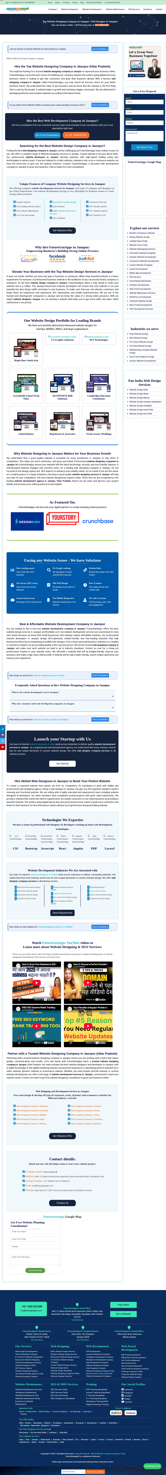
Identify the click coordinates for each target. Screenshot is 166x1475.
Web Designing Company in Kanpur (85, 1110)
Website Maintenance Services (142, 293)
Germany (84, 1439)
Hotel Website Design (138, 334)
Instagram (128, 1393)
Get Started (62, 763)
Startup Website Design (139, 237)
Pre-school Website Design (141, 342)
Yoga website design (98, 891)
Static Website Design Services (63, 1351)
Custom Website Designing (140, 265)
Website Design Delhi (138, 389)
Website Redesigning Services (142, 249)
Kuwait (41, 1442)
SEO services (134, 9)
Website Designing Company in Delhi (65, 1373)
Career (75, 2)
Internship (87, 1411)
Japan (93, 1439)
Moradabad (25, 1425)
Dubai (34, 1442)
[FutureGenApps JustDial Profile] (116, 1412)
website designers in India (42, 744)
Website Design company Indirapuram (145, 401)
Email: (28, 1185)
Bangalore (45, 1425)
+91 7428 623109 (31, 1306)
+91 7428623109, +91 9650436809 (21, 2)
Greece (110, 1439)
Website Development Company (98, 1376)
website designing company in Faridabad (55, 926)
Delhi (21, 1423)
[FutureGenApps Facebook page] (2, 735)
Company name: (33, 1172)
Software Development (139, 285)
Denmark (119, 1439)
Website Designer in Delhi (25, 1365)
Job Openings (75, 1411)
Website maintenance (115, 9)
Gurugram (80, 1423)
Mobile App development (140, 273)
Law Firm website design (62, 893)
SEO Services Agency (23, 1368)
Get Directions (77, 1320)
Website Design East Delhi (140, 413)
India (21, 1439)
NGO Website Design (138, 338)
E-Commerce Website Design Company (62, 1361)
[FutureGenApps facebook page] (2, 747)
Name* (128, 98)
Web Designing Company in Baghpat (31, 1115)
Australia (56, 1439)
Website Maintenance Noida (27, 1398)
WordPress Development (140, 297)
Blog (82, 2)
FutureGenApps (54, 1216)
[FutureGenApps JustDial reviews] (86, 258)
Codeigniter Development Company (99, 1357)
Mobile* (129, 119)
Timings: (29, 1190)
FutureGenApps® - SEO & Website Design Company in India (99, 1453)
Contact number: (34, 1181)
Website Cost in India (138, 245)
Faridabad (57, 1423)
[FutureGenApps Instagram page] (2, 741)
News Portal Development (140, 305)
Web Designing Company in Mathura (31, 1123)
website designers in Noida (43, 874)
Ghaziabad (37, 1423)
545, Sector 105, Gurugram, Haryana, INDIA (83, 1336)
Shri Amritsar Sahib (38, 1432)
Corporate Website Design (140, 301)
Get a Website (123, 1314)
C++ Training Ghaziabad (96, 1398)
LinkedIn (127, 1396)
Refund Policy (44, 1411)
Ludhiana (52, 1432)
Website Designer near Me (61, 1376)
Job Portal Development (130, 1360)
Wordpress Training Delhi (97, 1401)
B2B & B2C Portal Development (133, 1357)
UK (77, 1439)
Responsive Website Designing (27, 1360)
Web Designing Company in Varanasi (86, 1106)
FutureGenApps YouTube (60, 943)
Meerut (47, 1423)
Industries (147, 9)
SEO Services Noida (59, 1395)
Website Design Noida (138, 393)
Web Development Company (26, 1354)
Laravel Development (138, 269)
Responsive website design (64, 202)
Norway (137, 1439)
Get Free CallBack (95, 1472)
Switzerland (45, 1439)
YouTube (128, 1402)
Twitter (127, 1399)
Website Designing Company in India (100, 1371)
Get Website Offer (62, 230)
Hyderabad (35, 1425)
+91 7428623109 (102, 25)
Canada (35, 1439)
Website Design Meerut (139, 397)
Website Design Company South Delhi (99, 1373)
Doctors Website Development (142, 360)
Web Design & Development (26, 1351)
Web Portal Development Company (135, 1369)
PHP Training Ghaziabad (96, 1389)
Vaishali (103, 1423)
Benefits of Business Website (142, 233)
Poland (128, 1439)
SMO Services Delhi (59, 1392)
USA (27, 1439)
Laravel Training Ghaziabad (98, 1392)
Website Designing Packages (97, 1365)
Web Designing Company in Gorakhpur (87, 1119)
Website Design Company (131, 1377)
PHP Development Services (141, 309)
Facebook (128, 1389)
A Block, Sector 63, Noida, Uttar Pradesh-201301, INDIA (36, 1336)
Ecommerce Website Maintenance (24, 1402)
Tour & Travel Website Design (141, 356)
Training (23, 1414)
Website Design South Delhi (141, 409)
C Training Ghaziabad (95, 1395)
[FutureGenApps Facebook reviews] (58, 258)
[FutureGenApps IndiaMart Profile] (131, 1412)
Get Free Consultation (47, 135)
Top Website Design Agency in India (29, 1374)
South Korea (24, 1442)
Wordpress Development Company (99, 1360)
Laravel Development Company (98, 1354)
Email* (128, 108)
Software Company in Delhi (132, 1371)
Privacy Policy (31, 1411)
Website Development (91, 9)
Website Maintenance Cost (27, 1395)
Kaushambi (68, 1423)
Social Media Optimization (140, 281)
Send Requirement (62, 913)
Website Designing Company (26, 1371)
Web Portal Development (140, 289)
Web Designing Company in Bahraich (86, 1123)
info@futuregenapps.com (31, 1310)
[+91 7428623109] (2, 728)
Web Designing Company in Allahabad (32, 1106)
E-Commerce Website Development (29, 1357)
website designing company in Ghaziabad (51, 719)
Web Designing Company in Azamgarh (32, 1110)
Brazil (145, 1439)
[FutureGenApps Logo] (18, 9)
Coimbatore (55, 1425)
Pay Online (123, 1305)
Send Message (35, 1270)
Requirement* (131, 129)
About (57, 2)
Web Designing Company (96, 1368)
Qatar (62, 1442)
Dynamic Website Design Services (64, 1354)
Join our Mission (99, 49)
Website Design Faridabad (140, 405)
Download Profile (113, 2)
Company (52, 9)
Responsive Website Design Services (65, 1357)
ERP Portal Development (131, 1355)
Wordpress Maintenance (26, 1392)
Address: (30, 1176)
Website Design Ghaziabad (61, 1371)
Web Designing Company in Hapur (30, 1119)
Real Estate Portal (128, 1363)
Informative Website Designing (142, 253)
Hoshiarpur (23, 1432)
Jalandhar (63, 1432)
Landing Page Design (138, 241)
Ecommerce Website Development (144, 261)
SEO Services (135, 277)
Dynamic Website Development (142, 257)
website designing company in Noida (49, 675)
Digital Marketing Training (97, 1404)
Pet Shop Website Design (140, 346)
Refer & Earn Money (94, 2)
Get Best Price (144, 147)
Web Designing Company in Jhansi (85, 1115)
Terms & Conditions (59, 1411)
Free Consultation (99, 105)
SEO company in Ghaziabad (63, 1398)
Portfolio (66, 2)
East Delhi (113, 1423)
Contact (159, 9)
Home (50, 2)
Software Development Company (28, 1362)
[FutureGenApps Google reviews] (29, 258)
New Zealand (68, 1439)
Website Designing (69, 9)
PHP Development (93, 1351)
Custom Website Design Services (63, 1365)
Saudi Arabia (52, 1442)
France (101, 1439)
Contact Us (62, 1203)
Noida (28, 1423)
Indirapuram (92, 1423)
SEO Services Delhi (59, 1389)
